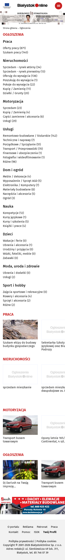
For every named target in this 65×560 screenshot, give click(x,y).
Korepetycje (11, 213)
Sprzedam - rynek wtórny (19, 67)
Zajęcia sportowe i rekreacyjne (23, 292)
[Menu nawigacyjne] (58, 5)
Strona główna (10, 28)
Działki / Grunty (13, 93)
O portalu (13, 526)
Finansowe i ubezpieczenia (20, 153)
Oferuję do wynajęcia (16, 76)
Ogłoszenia (25, 28)
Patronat (42, 526)
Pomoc (26, 532)
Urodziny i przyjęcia (16, 249)
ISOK (37, 532)
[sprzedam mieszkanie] (20, 374)
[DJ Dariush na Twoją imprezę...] (20, 470)
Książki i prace (12, 226)
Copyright (9, 545)
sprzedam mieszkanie (17, 387)
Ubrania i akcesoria (15, 245)
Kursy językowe (12, 217)
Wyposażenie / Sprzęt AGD (20, 181)
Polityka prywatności (21, 541)
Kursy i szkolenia (14, 221)
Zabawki (8, 258)
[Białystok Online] (32, 6)
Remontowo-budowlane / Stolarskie (26, 135)
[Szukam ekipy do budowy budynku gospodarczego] (20, 329)
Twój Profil (49, 532)
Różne (7, 161)
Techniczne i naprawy (17, 140)
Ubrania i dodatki (14, 272)
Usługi (7, 121)
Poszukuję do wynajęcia (18, 80)
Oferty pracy (11, 48)
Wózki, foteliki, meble (17, 253)
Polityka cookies (46, 541)
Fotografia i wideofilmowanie (22, 157)
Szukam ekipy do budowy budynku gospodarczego (19, 344)
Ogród (7, 198)
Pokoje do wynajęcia (16, 84)
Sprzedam (9, 108)
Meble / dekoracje (15, 176)
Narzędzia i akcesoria (17, 194)
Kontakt (13, 532)
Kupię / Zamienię (14, 89)
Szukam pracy (12, 52)
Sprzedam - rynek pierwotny (21, 71)
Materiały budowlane (17, 189)
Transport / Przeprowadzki (20, 148)
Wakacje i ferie (12, 240)
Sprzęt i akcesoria (14, 300)
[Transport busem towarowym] (20, 425)
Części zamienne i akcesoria (21, 116)
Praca (54, 526)
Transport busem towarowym (14, 439)
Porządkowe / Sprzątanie (19, 144)
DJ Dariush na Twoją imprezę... (15, 484)
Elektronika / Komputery (19, 185)
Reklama (28, 526)
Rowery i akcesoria (15, 296)
